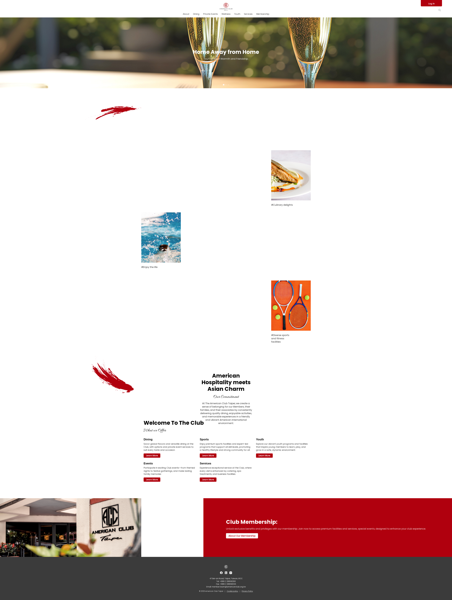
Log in (431, 3)
